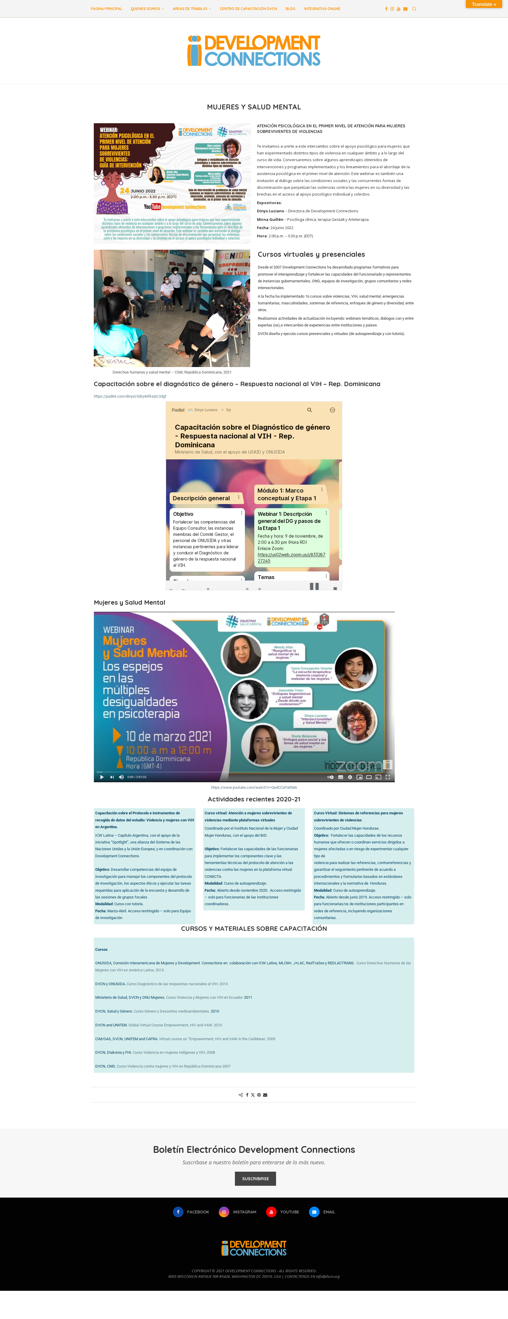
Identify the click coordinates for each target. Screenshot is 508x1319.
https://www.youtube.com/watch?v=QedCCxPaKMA (254, 787)
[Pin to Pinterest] (259, 1095)
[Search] (414, 8)
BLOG (290, 8)
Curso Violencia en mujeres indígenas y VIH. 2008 (174, 1052)
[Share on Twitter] (253, 1095)
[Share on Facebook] (247, 1095)
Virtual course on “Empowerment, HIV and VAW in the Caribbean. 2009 (217, 1039)
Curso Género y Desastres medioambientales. (172, 1011)
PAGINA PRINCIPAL (106, 8)
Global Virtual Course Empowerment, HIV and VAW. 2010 (175, 1025)
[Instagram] (392, 8)
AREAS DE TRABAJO (190, 8)
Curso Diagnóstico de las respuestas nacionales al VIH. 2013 (177, 984)
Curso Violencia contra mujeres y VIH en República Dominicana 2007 (173, 1066)
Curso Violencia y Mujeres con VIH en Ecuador (204, 997)
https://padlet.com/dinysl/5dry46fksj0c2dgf (130, 396)
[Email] (405, 8)
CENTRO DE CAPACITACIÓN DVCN (248, 8)
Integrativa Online (322, 8)
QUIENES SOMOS (145, 8)
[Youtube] (398, 8)
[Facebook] (386, 8)
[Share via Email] (265, 1095)
